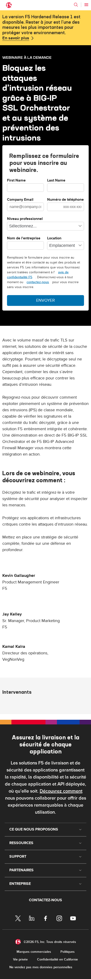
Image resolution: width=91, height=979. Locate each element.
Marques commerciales (34, 952)
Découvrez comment (61, 791)
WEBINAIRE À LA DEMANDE (27, 57)
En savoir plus (15, 38)
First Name (16, 180)
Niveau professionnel (25, 219)
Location (54, 238)
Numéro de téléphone (65, 200)
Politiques (67, 952)
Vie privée (20, 959)
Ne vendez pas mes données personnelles (40, 967)
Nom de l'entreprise (23, 238)
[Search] (76, 4)
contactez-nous (38, 282)
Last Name (56, 180)
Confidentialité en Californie (57, 959)
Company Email (20, 200)
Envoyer (45, 300)
